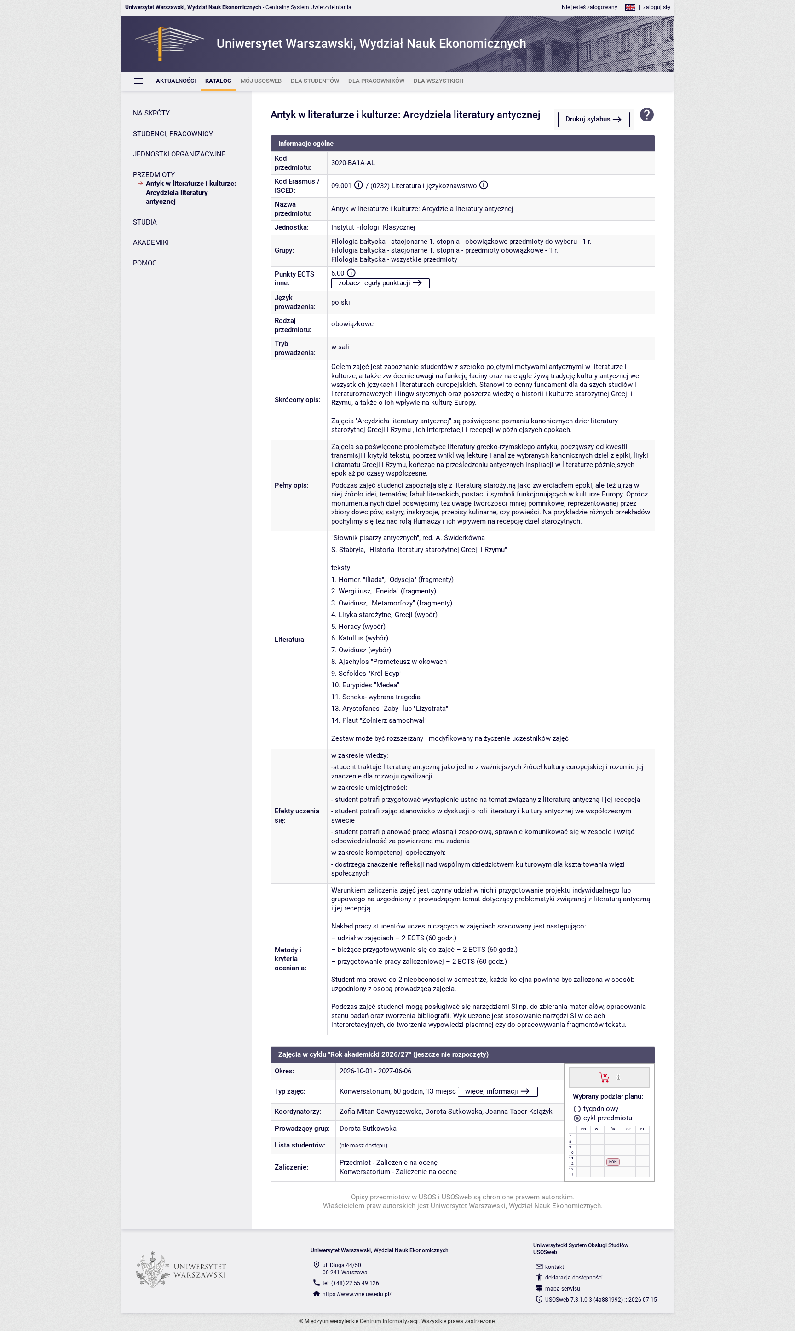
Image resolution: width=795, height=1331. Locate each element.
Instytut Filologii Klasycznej (373, 227)
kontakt (554, 1267)
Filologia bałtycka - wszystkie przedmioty (394, 259)
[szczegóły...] (618, 1077)
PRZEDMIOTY (154, 175)
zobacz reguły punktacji (374, 283)
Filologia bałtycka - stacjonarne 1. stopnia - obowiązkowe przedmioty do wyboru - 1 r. (461, 241)
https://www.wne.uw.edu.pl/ (357, 1294)
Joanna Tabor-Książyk (519, 1111)
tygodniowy (600, 1109)
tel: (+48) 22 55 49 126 (351, 1283)
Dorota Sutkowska (453, 1111)
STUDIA (145, 222)
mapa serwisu (562, 1288)
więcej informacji (491, 1091)
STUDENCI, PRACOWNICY (173, 134)
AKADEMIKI (151, 242)
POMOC (145, 263)
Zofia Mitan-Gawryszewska (381, 1111)
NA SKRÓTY (151, 113)
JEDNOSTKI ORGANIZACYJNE (179, 154)
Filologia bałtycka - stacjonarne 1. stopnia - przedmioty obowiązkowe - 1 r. (444, 250)
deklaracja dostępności (574, 1277)
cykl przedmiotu (607, 1118)
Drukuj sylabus (588, 119)
